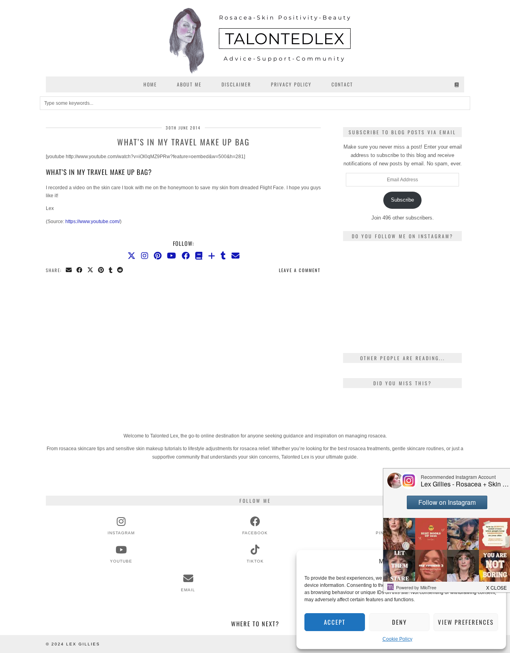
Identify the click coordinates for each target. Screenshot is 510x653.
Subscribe (402, 200)
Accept (334, 622)
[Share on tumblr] (111, 270)
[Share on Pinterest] (101, 270)
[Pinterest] (157, 255)
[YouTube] (171, 255)
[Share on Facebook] (80, 270)
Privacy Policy (291, 84)
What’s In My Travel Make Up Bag (183, 142)
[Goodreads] (457, 84)
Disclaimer (236, 84)
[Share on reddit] (120, 270)
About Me (189, 84)
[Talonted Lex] (255, 38)
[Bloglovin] (211, 255)
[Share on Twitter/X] (90, 270)
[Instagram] (144, 255)
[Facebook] (186, 255)
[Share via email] (69, 270)
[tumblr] (223, 255)
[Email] (235, 255)
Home (150, 84)
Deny (399, 622)
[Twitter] (131, 255)
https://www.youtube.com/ (92, 221)
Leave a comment (300, 270)
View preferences (466, 622)
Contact (342, 84)
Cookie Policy (397, 639)
